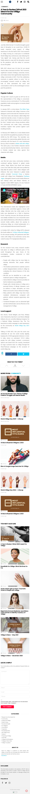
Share (2, 25)
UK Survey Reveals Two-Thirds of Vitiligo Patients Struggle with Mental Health (14, 394)
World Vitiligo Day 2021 (22, 325)
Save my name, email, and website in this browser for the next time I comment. (14, 702)
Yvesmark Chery (17, 174)
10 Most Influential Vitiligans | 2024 (12, 443)
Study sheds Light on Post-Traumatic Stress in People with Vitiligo (13, 589)
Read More (4, 755)
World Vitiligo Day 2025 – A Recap (12, 419)
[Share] (11, 354)
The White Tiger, (24, 109)
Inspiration (4, 729)
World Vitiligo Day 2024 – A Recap (12, 490)
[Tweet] (23, 354)
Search (28, 1)
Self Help (4, 737)
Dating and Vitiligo (6, 720)
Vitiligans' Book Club (7, 741)
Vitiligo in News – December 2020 (12, 656)
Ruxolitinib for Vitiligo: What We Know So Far (14, 567)
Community (16, 373)
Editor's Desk (5, 722)
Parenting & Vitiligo (6, 736)
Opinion (4, 734)
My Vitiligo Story (6, 732)
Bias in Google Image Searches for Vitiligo (14, 466)
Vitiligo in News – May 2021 (9, 635)
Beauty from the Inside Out (8, 717)
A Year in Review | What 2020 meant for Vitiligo (14, 545)
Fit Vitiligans (5, 725)
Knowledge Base (12, 564)
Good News (11, 608)
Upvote (6, 365)
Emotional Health (6, 724)
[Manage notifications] (26, 791)
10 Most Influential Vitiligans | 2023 (12, 514)
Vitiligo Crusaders (6, 742)
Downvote (23, 365)
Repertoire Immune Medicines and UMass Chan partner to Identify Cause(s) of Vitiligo (14, 612)
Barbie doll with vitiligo (22, 143)
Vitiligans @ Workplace (7, 739)
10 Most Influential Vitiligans (21, 232)
